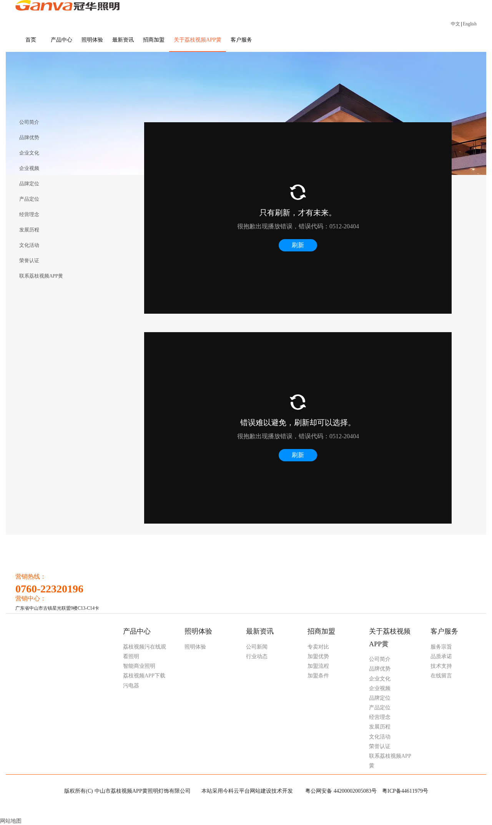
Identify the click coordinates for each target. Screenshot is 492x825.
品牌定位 (380, 698)
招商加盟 (321, 631)
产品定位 (380, 707)
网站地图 (11, 821)
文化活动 (380, 737)
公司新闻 (257, 647)
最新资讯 (260, 631)
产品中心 (137, 631)
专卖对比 (318, 647)
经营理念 (380, 717)
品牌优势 (380, 669)
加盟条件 (318, 676)
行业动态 (257, 656)
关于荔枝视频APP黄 (390, 637)
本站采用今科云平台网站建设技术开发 (247, 791)
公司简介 (380, 659)
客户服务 (444, 631)
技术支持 (441, 666)
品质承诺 (441, 656)
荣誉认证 (380, 746)
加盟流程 (318, 666)
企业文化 (380, 679)
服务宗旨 (441, 647)
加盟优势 (318, 656)
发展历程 (380, 727)
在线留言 (441, 676)
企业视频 (380, 688)
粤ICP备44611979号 (405, 791)
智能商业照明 (139, 666)
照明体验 (198, 631)
